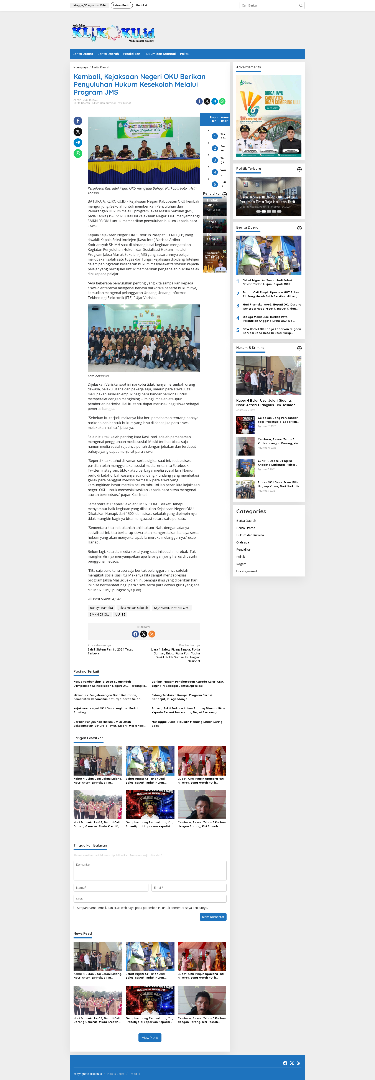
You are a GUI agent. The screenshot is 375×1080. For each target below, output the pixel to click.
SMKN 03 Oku (100, 614)
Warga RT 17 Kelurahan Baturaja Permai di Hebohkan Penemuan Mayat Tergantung (223, 172)
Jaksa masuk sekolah (133, 608)
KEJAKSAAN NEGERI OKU (171, 608)
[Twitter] (143, 634)
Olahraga (242, 542)
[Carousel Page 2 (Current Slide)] (264, 211)
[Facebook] (135, 634)
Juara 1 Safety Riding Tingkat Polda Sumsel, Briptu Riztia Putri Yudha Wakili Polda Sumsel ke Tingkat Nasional (175, 653)
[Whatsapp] (222, 101)
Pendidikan (244, 549)
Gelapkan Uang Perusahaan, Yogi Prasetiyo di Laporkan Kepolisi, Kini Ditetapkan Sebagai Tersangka (150, 824)
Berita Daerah (82, 102)
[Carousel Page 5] (279, 211)
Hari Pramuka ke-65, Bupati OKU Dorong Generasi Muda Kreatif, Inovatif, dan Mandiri (97, 824)
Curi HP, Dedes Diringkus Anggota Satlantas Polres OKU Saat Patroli (277, 462)
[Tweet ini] (207, 101)
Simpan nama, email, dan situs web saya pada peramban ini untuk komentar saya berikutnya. (142, 908)
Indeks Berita (116, 1073)
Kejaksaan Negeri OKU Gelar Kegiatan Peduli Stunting (106, 710)
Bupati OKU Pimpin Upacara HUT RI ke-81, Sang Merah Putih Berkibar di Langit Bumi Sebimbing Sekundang (201, 780)
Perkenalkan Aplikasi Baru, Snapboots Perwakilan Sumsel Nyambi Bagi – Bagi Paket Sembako (223, 148)
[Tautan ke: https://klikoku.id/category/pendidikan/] (224, 194)
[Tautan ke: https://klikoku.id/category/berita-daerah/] (299, 228)
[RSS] (151, 634)
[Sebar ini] (199, 101)
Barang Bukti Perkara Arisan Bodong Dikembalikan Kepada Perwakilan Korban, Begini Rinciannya (188, 710)
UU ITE (120, 614)
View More (150, 1037)
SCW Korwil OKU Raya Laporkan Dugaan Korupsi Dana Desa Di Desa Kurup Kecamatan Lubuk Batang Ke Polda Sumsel (272, 331)
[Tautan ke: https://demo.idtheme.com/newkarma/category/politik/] (299, 169)
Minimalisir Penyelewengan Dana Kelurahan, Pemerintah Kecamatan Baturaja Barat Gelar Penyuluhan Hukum (107, 697)
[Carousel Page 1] (258, 211)
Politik (240, 557)
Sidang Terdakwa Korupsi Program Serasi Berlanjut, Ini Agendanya (182, 697)
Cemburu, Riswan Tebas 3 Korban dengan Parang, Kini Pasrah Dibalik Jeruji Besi (202, 824)
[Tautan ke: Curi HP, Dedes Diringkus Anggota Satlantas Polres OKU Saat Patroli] (245, 467)
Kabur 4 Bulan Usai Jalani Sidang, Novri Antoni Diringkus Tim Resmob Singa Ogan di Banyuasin (98, 780)
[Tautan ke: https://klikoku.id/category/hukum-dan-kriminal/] (299, 348)
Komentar (224, 119)
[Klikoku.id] (113, 31)
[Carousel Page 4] (274, 211)
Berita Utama (245, 528)
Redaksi (135, 1073)
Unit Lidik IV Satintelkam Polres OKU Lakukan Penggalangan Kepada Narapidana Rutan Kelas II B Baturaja (223, 184)
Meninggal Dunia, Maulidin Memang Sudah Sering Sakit (187, 723)
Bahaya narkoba (101, 608)
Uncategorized (246, 571)
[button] (301, 5)
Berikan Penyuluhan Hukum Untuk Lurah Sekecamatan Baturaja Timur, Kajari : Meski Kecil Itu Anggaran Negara (109, 724)
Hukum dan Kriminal (103, 102)
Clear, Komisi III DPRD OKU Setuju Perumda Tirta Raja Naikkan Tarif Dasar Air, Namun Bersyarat (267, 199)
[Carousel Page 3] (269, 211)
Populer (214, 119)
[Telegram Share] (214, 101)
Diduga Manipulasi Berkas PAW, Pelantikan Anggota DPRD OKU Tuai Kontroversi (268, 318)
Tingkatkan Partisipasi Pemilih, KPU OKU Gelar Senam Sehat (223, 160)
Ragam (241, 564)
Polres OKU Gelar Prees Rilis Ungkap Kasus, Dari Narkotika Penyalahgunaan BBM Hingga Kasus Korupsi (279, 484)
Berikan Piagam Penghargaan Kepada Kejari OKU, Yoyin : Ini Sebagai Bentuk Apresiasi (188, 683)
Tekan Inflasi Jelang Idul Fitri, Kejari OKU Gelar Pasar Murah (223, 136)
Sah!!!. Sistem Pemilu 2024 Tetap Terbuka (110, 649)
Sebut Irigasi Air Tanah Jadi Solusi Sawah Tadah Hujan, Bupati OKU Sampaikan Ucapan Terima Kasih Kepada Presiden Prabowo (148, 780)
